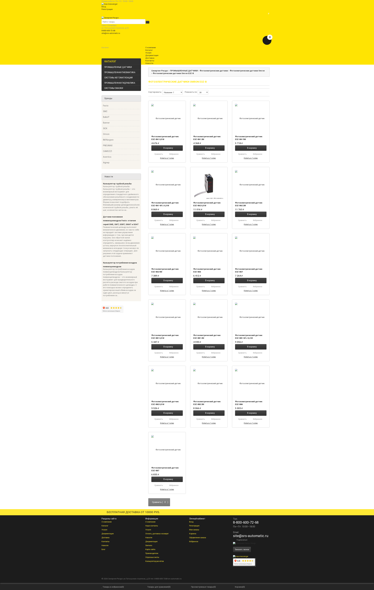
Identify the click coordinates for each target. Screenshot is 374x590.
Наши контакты (151, 526)
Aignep (106, 162)
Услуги (104, 530)
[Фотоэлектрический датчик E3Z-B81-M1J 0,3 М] (250, 317)
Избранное (193, 542)
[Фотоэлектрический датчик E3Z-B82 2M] (209, 383)
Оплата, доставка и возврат (157, 534)
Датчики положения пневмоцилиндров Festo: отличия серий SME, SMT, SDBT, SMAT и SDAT (121, 221)
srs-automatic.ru (175, 579)
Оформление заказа (197, 538)
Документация (108, 534)
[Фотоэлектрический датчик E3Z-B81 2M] (209, 317)
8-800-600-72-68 (108, 30)
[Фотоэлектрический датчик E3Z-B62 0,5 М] (209, 184)
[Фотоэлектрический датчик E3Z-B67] (250, 250)
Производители (151, 553)
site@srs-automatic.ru (111, 33)
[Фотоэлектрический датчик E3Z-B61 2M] (209, 118)
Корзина (192, 534)
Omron (106, 134)
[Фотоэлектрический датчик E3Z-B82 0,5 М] (167, 383)
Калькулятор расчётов (154, 561)
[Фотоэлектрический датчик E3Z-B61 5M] (250, 118)
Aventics (107, 157)
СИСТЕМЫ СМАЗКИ (113, 88)
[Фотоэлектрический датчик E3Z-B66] (209, 250)
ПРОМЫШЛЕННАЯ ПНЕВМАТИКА (119, 72)
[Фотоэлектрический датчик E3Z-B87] (167, 449)
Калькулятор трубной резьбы (117, 184)
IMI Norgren (108, 140)
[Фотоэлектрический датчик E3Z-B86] (250, 383)
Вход (104, 7)
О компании (107, 522)
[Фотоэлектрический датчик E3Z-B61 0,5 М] (167, 118)
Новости (105, 545)
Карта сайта (150, 549)
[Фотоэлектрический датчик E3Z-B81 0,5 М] (167, 317)
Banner (106, 123)
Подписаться (242, 540)
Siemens (148, 545)
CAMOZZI (107, 151)
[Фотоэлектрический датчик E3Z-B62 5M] (167, 250)
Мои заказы (194, 530)
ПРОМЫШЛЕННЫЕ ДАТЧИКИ (118, 67)
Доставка (105, 538)
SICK (105, 128)
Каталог (105, 526)
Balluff (106, 117)
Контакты (105, 542)
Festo (105, 105)
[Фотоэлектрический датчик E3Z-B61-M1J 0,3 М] (167, 184)
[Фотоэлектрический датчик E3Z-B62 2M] (250, 184)
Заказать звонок (242, 549)
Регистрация (107, 9)
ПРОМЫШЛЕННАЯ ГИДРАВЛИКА (119, 83)
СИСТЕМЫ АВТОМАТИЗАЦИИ (118, 77)
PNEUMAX (107, 145)
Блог (103, 549)
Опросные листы (152, 557)
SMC (105, 111)
